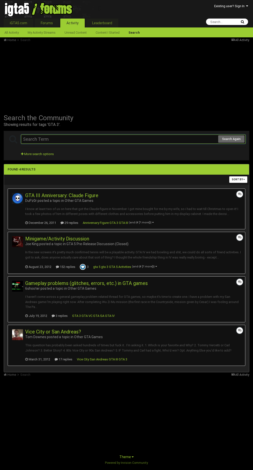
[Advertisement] (61, 76)
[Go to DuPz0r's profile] (17, 198)
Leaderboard (102, 23)
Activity (72, 23)
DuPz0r (31, 201)
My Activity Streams (42, 32)
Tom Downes (35, 337)
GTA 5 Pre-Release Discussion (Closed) (97, 244)
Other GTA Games (79, 201)
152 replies (67, 267)
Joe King (32, 244)
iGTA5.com (18, 23)
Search (134, 32)
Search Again (231, 139)
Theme (125, 457)
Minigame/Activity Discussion (57, 239)
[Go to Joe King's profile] (17, 241)
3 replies (61, 316)
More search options (38, 154)
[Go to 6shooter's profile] (17, 286)
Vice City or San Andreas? (53, 332)
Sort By (237, 179)
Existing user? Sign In (230, 6)
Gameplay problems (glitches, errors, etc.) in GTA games (86, 283)
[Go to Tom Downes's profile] (17, 334)
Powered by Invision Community (126, 463)
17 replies (65, 359)
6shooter (32, 288)
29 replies (71, 223)
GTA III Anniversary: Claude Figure (61, 195)
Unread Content (75, 32)
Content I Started (108, 32)
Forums (47, 23)
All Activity (11, 32)
